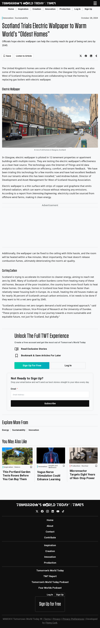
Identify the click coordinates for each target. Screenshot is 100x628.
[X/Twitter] (37, 511)
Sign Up (88, 9)
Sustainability (21, 18)
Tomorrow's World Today (50, 570)
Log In (77, 9)
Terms (47, 619)
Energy (5, 430)
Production (65, 9)
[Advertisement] (50, 227)
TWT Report (50, 576)
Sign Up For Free (32, 365)
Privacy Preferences (73, 619)
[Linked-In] (52, 511)
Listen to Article (24, 56)
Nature (17, 467)
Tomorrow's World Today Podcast (50, 582)
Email (13, 389)
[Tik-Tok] (63, 511)
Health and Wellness (53, 466)
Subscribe (50, 403)
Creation (37, 9)
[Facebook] (42, 511)
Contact (50, 531)
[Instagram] (47, 511)
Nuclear (85, 466)
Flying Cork (51, 622)
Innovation (50, 9)
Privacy (57, 619)
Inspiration (23, 9)
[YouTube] (58, 511)
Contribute (50, 537)
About (50, 526)
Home (11, 9)
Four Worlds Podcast (50, 587)
